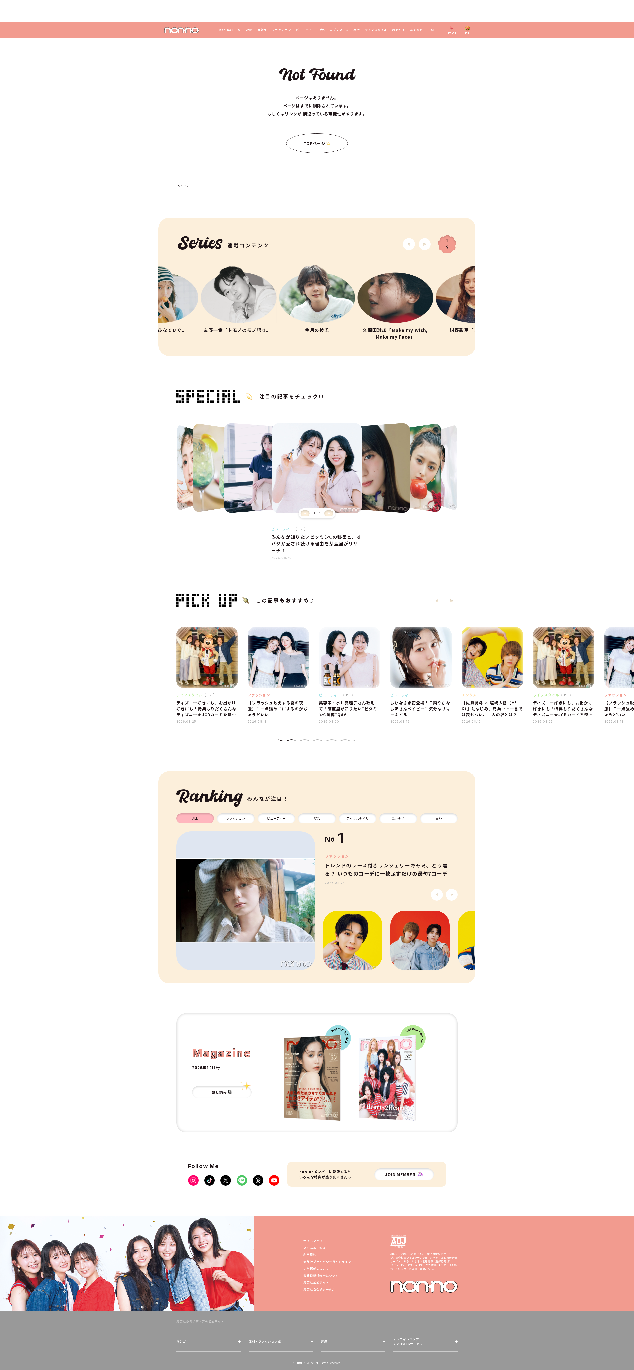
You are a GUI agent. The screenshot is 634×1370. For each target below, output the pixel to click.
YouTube (274, 1180)
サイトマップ (313, 1241)
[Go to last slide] (409, 244)
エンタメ (416, 29)
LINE (242, 1180)
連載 (249, 29)
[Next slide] (425, 244)
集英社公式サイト (316, 1282)
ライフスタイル (376, 29)
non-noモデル (230, 29)
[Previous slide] (305, 513)
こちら (429, 1269)
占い (431, 29)
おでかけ (398, 29)
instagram (193, 1180)
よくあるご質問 (314, 1248)
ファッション (281, 29)
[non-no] (181, 30)
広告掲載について (316, 1268)
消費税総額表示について (321, 1275)
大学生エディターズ (334, 29)
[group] (245, 900)
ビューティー (305, 29)
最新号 (262, 29)
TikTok (209, 1180)
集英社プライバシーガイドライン (327, 1261)
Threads (258, 1180)
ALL (195, 818)
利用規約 (309, 1254)
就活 (356, 29)
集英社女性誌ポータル (319, 1289)
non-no (424, 1287)
